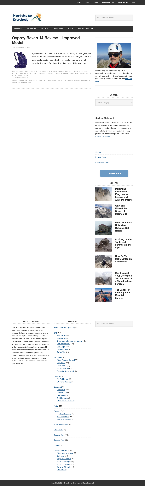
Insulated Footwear (64, 414)
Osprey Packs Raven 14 (30, 80)
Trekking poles (62, 398)
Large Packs (61, 365)
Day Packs (25, 78)
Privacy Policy (100, 157)
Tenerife (57, 445)
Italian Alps (61, 346)
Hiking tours (58, 429)
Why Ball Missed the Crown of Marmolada (121, 209)
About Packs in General (66, 360)
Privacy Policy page (102, 136)
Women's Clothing (64, 382)
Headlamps (61, 395)
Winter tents (61, 469)
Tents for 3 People (63, 464)
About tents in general (65, 453)
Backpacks (58, 357)
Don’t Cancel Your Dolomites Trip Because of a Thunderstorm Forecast (123, 278)
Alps (55, 332)
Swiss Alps (61, 352)
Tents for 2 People (63, 461)
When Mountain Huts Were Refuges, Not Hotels (123, 226)
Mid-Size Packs (63, 368)
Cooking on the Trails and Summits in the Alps (123, 243)
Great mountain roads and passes (69, 341)
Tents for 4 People (63, 467)
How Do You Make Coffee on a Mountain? (123, 258)
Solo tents (60, 456)
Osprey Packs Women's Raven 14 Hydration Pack (58, 80)
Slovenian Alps (62, 349)
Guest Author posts (61, 424)
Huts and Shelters (63, 343)
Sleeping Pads (59, 440)
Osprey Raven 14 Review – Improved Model (46, 40)
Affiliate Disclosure (102, 162)
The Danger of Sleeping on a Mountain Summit (122, 293)
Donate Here (114, 173)
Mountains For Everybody (27, 17)
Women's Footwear (64, 419)
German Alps (62, 338)
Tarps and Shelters (64, 458)
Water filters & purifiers (65, 401)
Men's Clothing (62, 379)
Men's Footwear (63, 416)
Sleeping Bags (59, 435)
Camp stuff (61, 389)
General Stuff (62, 392)
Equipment (58, 387)
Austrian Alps (62, 335)
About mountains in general (64, 327)
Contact (98, 152)
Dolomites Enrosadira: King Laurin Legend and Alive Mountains (124, 194)
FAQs (56, 406)
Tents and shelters (60, 450)
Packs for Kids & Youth (65, 371)
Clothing (57, 376)
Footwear (57, 411)
